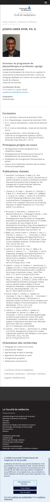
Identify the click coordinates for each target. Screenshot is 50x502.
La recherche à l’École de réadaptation (18, 370)
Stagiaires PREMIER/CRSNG (14, 378)
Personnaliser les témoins (26, 483)
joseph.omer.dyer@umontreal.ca (15, 92)
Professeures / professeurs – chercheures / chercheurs (28, 22)
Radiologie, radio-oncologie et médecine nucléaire (20, 448)
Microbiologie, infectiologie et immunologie (17, 427)
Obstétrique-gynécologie (11, 436)
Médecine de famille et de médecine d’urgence (19, 425)
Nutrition (6, 431)
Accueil (5, 22)
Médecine (6, 423)
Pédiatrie (6, 444)
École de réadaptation (25, 15)
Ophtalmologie (8, 438)
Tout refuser (25, 488)
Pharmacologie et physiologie (13, 442)
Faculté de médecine (25, 13)
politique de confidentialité (22, 497)
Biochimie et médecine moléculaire (15, 418)
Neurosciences (8, 429)
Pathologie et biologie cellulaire (14, 440)
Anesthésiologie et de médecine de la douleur (19, 416)
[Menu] (46, 2)
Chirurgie (6, 420)
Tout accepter (25, 492)
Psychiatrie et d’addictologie (12, 446)
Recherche (12, 22)
